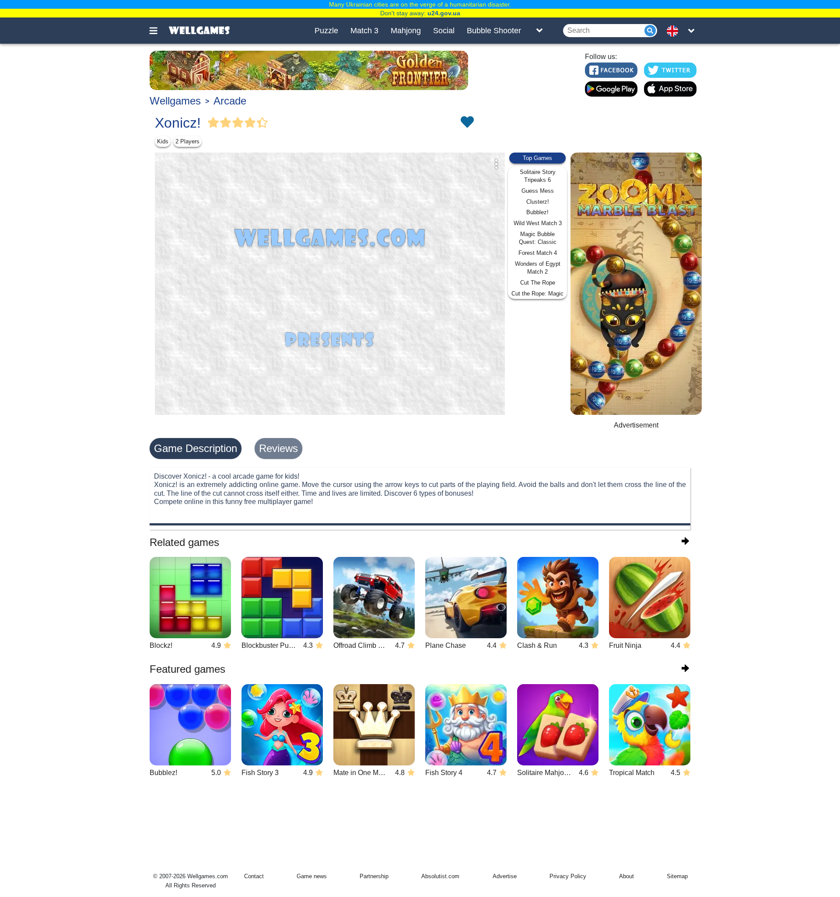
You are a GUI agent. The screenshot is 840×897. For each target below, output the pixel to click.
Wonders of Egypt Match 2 (537, 268)
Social (444, 30)
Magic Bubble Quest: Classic (537, 238)
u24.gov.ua (443, 13)
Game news (312, 876)
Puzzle (326, 30)
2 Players (187, 141)
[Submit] (650, 30)
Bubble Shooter (494, 30)
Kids (162, 141)
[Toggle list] (539, 30)
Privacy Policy (568, 876)
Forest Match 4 (537, 253)
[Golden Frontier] (309, 70)
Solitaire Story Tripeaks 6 (538, 176)
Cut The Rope (537, 282)
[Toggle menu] (158, 30)
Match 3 (364, 30)
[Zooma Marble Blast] (636, 284)
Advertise (505, 876)
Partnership (374, 876)
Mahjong (406, 30)
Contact (254, 876)
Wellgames (175, 101)
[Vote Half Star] (262, 123)
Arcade (230, 101)
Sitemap (677, 876)
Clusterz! (537, 201)
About (626, 876)
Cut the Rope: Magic (537, 293)
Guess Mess (538, 191)
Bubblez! (537, 212)
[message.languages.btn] (675, 30)
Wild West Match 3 (538, 223)
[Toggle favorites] (466, 122)
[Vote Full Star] (213, 123)
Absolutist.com (440, 876)
